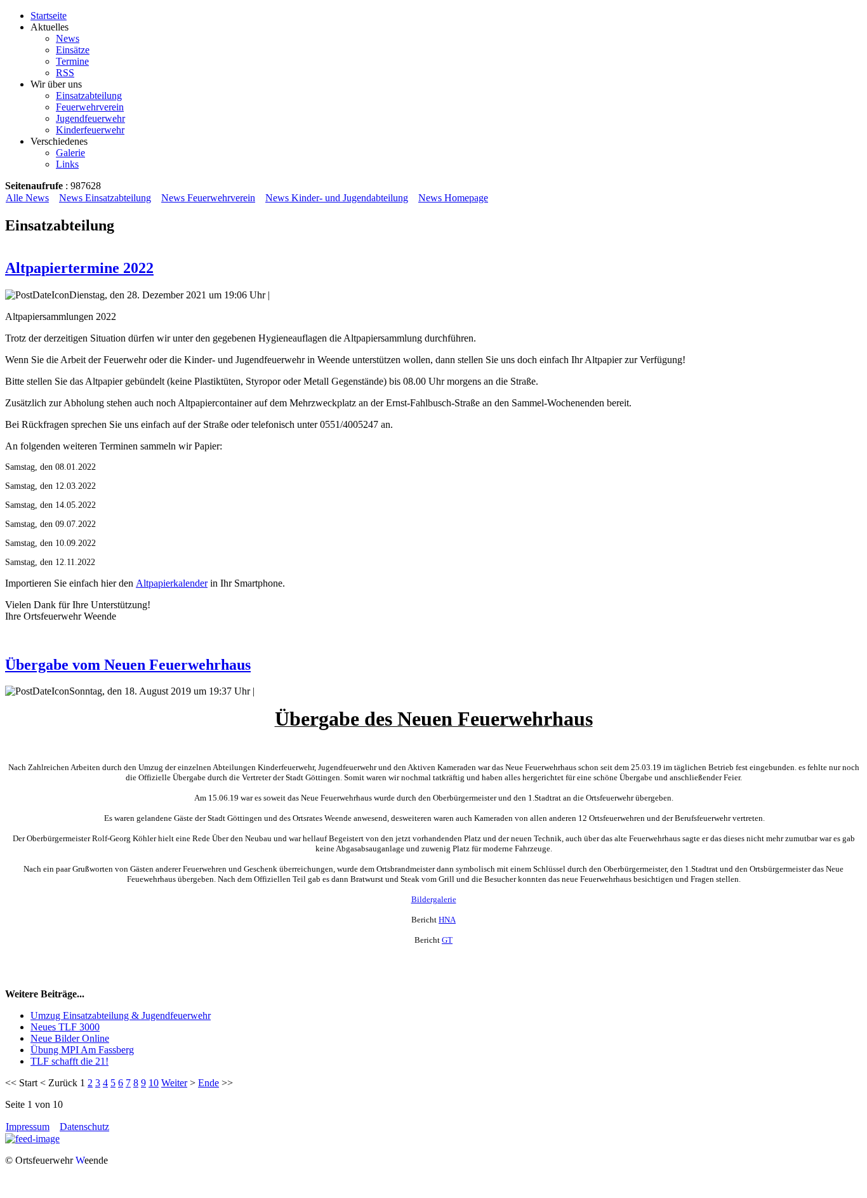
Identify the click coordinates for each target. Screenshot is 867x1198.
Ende (208, 1082)
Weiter (174, 1082)
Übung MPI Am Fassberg (82, 1049)
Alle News (27, 197)
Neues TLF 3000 (65, 1027)
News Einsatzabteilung (105, 197)
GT (447, 940)
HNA (447, 919)
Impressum (28, 1126)
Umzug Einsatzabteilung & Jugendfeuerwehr (120, 1015)
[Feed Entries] (32, 1138)
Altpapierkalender (172, 583)
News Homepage (453, 197)
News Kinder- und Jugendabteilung (336, 197)
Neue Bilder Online (69, 1038)
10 (154, 1082)
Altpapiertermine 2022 (79, 268)
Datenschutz (84, 1126)
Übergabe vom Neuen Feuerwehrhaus (128, 664)
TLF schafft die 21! (69, 1061)
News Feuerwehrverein (208, 197)
